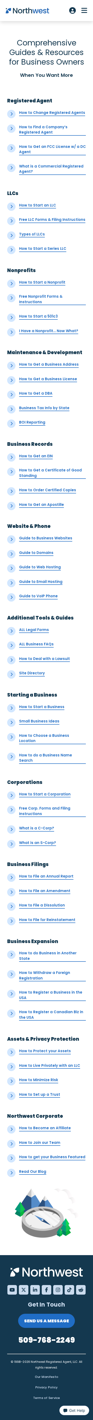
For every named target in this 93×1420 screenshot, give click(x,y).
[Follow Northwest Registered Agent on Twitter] (23, 1290)
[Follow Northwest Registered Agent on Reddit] (81, 1290)
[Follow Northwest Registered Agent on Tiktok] (69, 1290)
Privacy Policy (46, 1387)
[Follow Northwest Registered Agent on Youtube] (12, 1290)
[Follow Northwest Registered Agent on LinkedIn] (35, 1290)
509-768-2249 (46, 1340)
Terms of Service (46, 1398)
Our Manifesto (46, 1377)
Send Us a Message (46, 1321)
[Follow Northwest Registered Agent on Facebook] (46, 1290)
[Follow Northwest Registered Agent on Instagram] (58, 1290)
